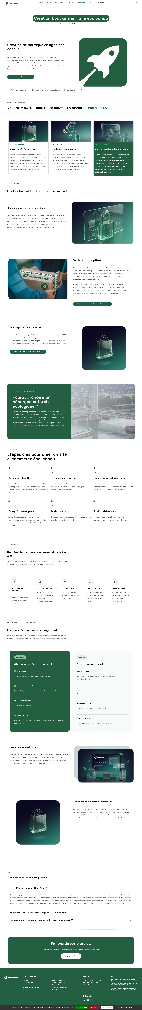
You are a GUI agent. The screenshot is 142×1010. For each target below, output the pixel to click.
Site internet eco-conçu (60, 987)
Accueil (40, 3)
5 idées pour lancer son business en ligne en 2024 (123, 980)
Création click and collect (31, 987)
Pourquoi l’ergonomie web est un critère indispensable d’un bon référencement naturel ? (124, 989)
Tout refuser (94, 1007)
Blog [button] (92, 3)
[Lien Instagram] (88, 1000)
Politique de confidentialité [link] (123, 1007)
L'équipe (71, 3)
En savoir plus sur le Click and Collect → (92, 304)
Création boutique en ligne (61, 984)
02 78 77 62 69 (86, 984)
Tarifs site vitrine (28, 982)
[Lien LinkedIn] (83, 1000)
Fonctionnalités (51, 3)
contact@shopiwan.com (90, 982)
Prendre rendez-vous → (20, 77)
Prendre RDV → (71, 956)
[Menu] (137, 3)
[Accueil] (12, 3)
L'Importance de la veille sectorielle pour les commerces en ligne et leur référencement (124, 985)
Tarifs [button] (62, 3)
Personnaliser (107, 1007)
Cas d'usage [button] (81, 3)
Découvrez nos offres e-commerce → (28, 352)
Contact (101, 3)
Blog (24, 989)
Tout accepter (81, 1007)
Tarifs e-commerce (58, 982)
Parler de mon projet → (21, 431)
